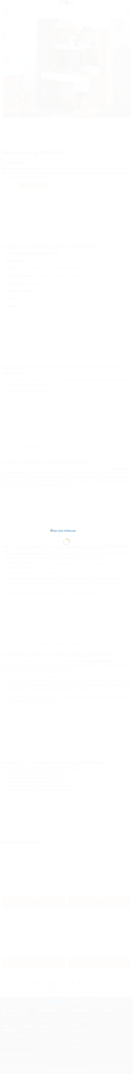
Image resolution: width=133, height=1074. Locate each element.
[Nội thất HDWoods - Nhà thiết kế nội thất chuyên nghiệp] (66, 531)
